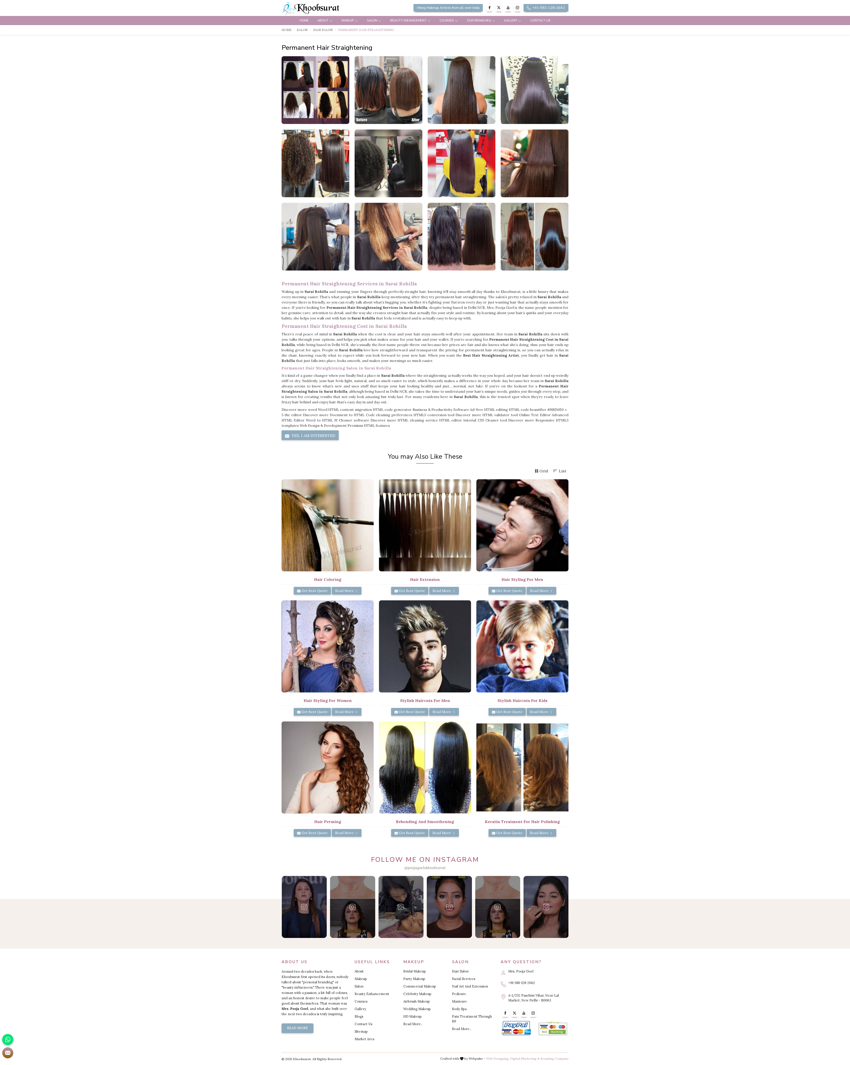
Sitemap (361, 1031)
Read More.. (413, 1024)
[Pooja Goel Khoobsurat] (304, 907)
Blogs (359, 1016)
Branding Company (554, 1059)
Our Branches (479, 20)
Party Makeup (414, 979)
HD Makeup (412, 1016)
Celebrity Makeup (417, 994)
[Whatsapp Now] (7, 1039)
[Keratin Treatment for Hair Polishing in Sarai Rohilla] (522, 767)
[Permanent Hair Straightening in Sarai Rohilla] (315, 90)
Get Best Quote (314, 590)
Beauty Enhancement (408, 20)
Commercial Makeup (419, 986)
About (322, 20)
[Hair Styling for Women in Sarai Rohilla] (328, 646)
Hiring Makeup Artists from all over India (448, 7)
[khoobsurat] (328, 8)
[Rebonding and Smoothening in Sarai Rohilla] (425, 767)
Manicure (459, 1001)
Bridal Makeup (414, 971)
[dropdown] (331, 20)
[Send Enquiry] (7, 1052)
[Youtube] (508, 8)
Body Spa (459, 1009)
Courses (447, 20)
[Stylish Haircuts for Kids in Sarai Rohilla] (522, 646)
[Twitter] (499, 8)
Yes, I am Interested (312, 435)
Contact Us (540, 20)
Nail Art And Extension (470, 986)
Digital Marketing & (525, 1059)
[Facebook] (489, 8)
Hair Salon (323, 30)
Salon (372, 20)
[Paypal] (516, 1028)
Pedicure (459, 994)
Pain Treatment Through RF (472, 1018)
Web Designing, (497, 1059)
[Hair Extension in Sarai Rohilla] (425, 525)
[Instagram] (517, 8)
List (562, 471)
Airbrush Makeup (416, 1001)
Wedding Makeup (417, 1009)
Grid (543, 471)
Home (304, 20)
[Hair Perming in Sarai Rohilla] (328, 767)
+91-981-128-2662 (548, 7)
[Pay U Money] (552, 1028)
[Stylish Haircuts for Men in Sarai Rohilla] (425, 646)
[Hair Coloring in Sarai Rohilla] (328, 525)
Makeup (348, 20)
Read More (345, 590)
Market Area (364, 1039)
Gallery (510, 20)
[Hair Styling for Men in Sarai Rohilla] (522, 525)
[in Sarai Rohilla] (461, 163)
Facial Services (463, 979)
